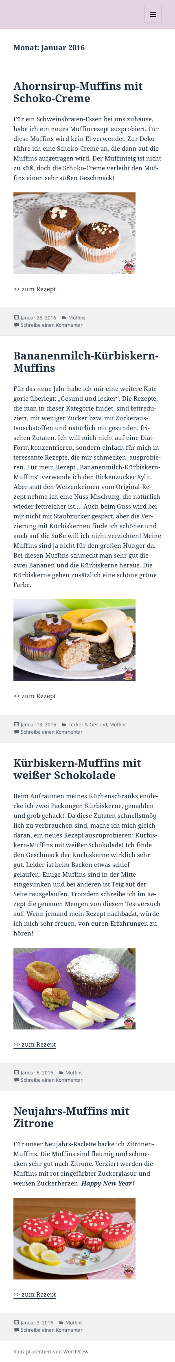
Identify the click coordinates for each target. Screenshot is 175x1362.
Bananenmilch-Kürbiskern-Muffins (85, 361)
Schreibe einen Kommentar (52, 325)
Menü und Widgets (153, 22)
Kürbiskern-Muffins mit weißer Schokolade (77, 768)
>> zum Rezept (34, 289)
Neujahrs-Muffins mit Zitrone (71, 1116)
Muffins (76, 317)
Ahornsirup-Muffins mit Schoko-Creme (78, 91)
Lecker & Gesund (87, 724)
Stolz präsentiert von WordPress (50, 1351)
